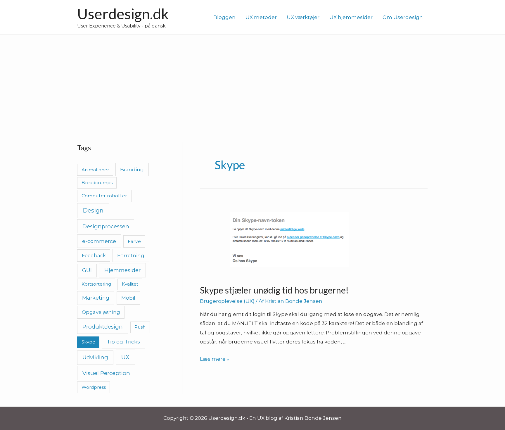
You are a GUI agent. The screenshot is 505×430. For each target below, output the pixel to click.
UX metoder (261, 17)
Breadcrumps (97, 182)
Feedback (94, 255)
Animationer (95, 169)
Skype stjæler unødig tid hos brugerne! (274, 290)
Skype (88, 342)
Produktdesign (102, 326)
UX (125, 357)
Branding (132, 169)
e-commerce (99, 241)
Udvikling (95, 357)
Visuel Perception (106, 373)
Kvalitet (130, 284)
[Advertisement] (252, 79)
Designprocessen (105, 226)
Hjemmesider (122, 270)
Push (140, 327)
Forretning (130, 255)
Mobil (128, 298)
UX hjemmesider (351, 17)
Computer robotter (104, 195)
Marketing (95, 298)
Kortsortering (96, 284)
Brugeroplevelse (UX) (227, 301)
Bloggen (224, 17)
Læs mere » (214, 359)
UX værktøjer (303, 17)
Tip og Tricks (123, 342)
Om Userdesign (403, 17)
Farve (134, 241)
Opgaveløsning (101, 312)
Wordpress (94, 387)
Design (93, 210)
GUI (87, 270)
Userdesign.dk (123, 14)
